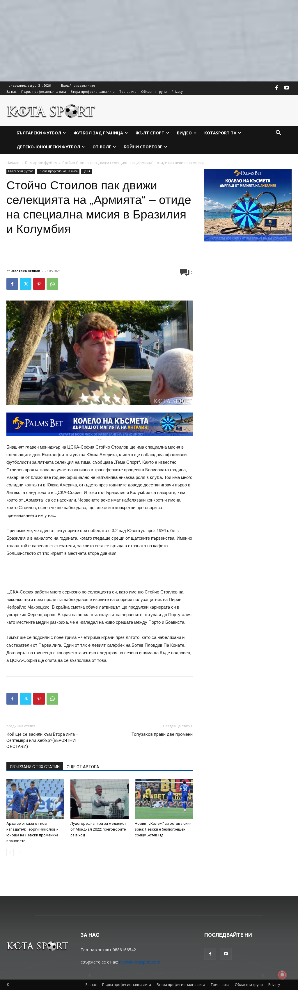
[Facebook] (277, 88)
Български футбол (41, 162)
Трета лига (220, 984)
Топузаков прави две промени (162, 734)
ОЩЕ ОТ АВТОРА (83, 767)
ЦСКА (86, 171)
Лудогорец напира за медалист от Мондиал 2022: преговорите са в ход (98, 829)
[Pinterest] (39, 284)
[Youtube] (287, 88)
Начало (12, 162)
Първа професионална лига (58, 171)
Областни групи (249, 984)
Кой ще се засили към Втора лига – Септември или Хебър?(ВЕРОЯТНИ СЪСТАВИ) (42, 740)
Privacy (274, 984)
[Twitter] (25, 284)
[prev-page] (10, 852)
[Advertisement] (149, 40)
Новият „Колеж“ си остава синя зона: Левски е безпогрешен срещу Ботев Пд (163, 829)
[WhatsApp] (52, 284)
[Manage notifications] (282, 975)
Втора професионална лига (181, 984)
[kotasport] (51, 110)
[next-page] (19, 852)
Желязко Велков (25, 271)
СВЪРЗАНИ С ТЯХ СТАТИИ (35, 767)
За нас (91, 984)
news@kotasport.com (139, 962)
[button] (278, 133)
